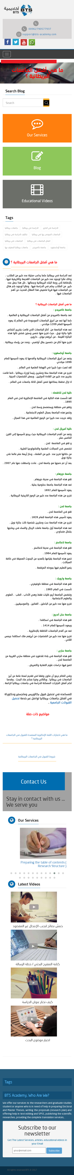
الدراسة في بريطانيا (30, 228)
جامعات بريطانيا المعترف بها (16, 247)
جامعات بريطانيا (11, 228)
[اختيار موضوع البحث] (34, 1020)
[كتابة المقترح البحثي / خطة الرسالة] (34, 944)
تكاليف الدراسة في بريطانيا (16, 234)
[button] (34, 781)
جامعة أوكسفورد (57, 247)
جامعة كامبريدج (39, 247)
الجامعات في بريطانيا (14, 241)
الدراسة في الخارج (50, 228)
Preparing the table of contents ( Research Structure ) (43, 864)
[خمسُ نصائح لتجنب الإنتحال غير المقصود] (34, 906)
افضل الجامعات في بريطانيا (38, 241)
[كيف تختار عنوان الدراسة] (34, 982)
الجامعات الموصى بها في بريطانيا (46, 234)
